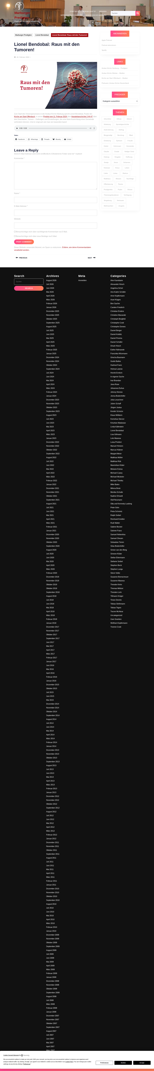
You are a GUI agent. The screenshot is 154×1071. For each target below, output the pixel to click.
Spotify (104, 50)
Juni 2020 (50, 558)
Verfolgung (127, 195)
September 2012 (53, 808)
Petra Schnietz (116, 511)
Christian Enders (117, 311)
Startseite (74, 11)
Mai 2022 (50, 469)
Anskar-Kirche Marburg (95, 15)
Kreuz (117, 168)
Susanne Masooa (117, 581)
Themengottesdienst (111, 195)
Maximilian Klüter (117, 465)
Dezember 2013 (52, 750)
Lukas (115, 173)
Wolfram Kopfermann (118, 623)
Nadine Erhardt (116, 496)
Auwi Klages (115, 300)
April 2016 (50, 673)
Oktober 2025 (51, 319)
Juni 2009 (50, 958)
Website (17, 219)
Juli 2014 (50, 723)
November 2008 (52, 985)
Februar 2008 (51, 1008)
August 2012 (51, 812)
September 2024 (53, 369)
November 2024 (52, 361)
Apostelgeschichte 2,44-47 (82, 117)
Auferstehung (108, 130)
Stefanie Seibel (116, 561)
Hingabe (118, 157)
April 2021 (50, 519)
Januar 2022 (51, 484)
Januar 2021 (51, 531)
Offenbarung (108, 184)
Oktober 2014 (51, 712)
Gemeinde (130, 146)
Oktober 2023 (51, 407)
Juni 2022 (50, 465)
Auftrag (121, 130)
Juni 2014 (50, 727)
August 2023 (51, 415)
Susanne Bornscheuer (119, 577)
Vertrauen (120, 200)
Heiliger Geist (129, 151)
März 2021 (50, 523)
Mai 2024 (50, 380)
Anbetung (107, 124)
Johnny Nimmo (116, 392)
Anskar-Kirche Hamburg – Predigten (115, 68)
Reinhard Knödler (117, 519)
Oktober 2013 (51, 758)
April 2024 (50, 384)
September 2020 (53, 546)
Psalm (120, 189)
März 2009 (50, 969)
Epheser (119, 141)
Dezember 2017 (52, 627)
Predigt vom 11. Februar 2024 (55, 117)
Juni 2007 (50, 1039)
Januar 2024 (51, 396)
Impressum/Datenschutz (71, 15)
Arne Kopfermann (117, 296)
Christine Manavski (118, 315)
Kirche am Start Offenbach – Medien (115, 78)
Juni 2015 (50, 696)
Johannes (126, 162)
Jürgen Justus (116, 407)
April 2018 (50, 611)
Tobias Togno (115, 608)
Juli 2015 (50, 692)
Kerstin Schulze (116, 411)
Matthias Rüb (115, 461)
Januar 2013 (51, 792)
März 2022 (50, 477)
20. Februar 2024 (23, 57)
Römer (130, 189)
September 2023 (53, 411)
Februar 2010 (51, 927)
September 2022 (53, 454)
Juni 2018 (50, 604)
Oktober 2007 (51, 1023)
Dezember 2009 (52, 935)
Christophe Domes (117, 327)
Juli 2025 (50, 330)
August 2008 (51, 996)
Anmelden (82, 280)
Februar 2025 (51, 350)
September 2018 (53, 592)
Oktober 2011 (51, 850)
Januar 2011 (51, 885)
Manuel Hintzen (116, 446)
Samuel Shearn (116, 538)
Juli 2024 (50, 373)
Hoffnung (129, 157)
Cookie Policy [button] (69, 1062)
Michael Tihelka (116, 481)
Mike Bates (114, 484)
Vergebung (108, 200)
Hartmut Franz (116, 365)
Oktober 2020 (51, 542)
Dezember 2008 (52, 981)
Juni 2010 (50, 912)
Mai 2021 (50, 515)
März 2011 (50, 877)
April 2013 (50, 781)
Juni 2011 (50, 866)
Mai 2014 (50, 731)
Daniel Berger (116, 330)
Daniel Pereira (116, 338)
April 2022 (50, 473)
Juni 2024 (50, 377)
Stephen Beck (116, 565)
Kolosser (107, 168)
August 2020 (51, 550)
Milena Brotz (115, 488)
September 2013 (53, 762)
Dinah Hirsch (115, 346)
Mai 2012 (50, 823)
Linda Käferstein (117, 427)
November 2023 (52, 404)
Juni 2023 (50, 423)
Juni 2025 (50, 334)
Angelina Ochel (116, 288)
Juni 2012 (50, 819)
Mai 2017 (50, 646)
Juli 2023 (50, 419)
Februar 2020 (51, 573)
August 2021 (51, 504)
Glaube (106, 151)
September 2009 (53, 946)
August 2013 (51, 765)
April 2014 (50, 735)
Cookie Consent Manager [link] (11, 1055)
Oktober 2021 (51, 496)
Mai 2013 (50, 777)
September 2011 (52, 854)
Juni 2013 (50, 773)
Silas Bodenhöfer (117, 546)
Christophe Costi (117, 323)
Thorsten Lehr (116, 592)
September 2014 (53, 715)
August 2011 (51, 858)
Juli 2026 (50, 284)
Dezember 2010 (52, 889)
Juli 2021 (50, 507)
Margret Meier (116, 454)
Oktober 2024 (51, 365)
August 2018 (51, 596)
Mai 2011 (50, 869)
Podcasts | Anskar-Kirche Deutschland (115, 83)
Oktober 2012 (51, 804)
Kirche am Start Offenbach (24, 117)
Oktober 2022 (51, 450)
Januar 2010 (51, 931)
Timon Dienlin (116, 600)
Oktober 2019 (51, 584)
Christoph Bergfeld (117, 319)
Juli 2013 (50, 769)
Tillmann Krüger (116, 596)
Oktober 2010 (51, 896)
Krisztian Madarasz (118, 423)
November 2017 (52, 631)
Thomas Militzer (116, 588)
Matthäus (107, 179)
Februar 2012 (51, 835)
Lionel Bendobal (42, 35)
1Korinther (107, 119)
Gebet (106, 146)
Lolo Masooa (115, 438)
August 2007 (51, 1031)
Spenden (102, 11)
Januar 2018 (51, 623)
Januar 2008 (51, 1012)
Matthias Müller (116, 457)
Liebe (106, 173)
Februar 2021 (51, 527)
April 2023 (50, 431)
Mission (118, 179)
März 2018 (50, 615)
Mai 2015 (50, 700)
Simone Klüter (116, 554)
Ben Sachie (115, 303)
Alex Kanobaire (116, 280)
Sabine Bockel (116, 527)
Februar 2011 (51, 881)
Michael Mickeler (117, 477)
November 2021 (52, 492)
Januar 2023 (51, 438)
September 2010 (53, 900)
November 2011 (52, 846)
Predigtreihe (108, 189)
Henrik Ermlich (116, 373)
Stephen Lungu (116, 569)
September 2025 (53, 323)
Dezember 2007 (52, 1016)
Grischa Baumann (117, 357)
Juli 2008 (50, 1000)
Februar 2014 (51, 742)
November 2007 (52, 1020)
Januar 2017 (51, 661)
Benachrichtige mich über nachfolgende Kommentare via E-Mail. (41, 232)
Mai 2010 (50, 916)
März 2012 (50, 831)
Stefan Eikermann (117, 558)
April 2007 (50, 1046)
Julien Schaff (115, 404)
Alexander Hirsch (117, 284)
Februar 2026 (51, 303)
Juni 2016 (50, 665)
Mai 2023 (50, 427)
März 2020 (50, 569)
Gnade (116, 151)
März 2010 (50, 923)
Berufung (120, 135)
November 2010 (52, 892)
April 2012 (50, 827)
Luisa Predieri (116, 442)
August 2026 (51, 280)
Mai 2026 (50, 292)
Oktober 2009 (51, 943)
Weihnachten (108, 206)
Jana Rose (114, 384)
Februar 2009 (51, 973)
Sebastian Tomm (117, 542)
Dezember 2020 (52, 534)
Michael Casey (116, 473)
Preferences (104, 1063)
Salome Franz (116, 531)
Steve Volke (115, 573)
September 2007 (53, 1027)
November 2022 (52, 446)
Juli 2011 (49, 862)
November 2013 (52, 754)
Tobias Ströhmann (117, 604)
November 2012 (52, 800)
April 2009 (50, 966)
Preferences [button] (26, 1064)
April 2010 (50, 919)
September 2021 (53, 500)
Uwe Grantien (116, 619)
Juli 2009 (50, 954)
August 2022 (51, 457)
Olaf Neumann (116, 500)
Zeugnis (121, 206)
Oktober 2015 (51, 688)
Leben (127, 168)
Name (17, 193)
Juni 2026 (50, 288)
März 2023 (50, 434)
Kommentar (19, 158)
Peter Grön (114, 507)
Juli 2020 (50, 554)
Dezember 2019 (52, 577)
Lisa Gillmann (116, 434)
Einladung (107, 141)
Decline (123, 1063)
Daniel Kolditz (116, 334)
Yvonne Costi (115, 627)
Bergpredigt (108, 135)
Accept (142, 1063)
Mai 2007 (50, 1043)
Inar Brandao (115, 380)
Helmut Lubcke (116, 369)
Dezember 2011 (52, 842)
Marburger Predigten (23, 35)
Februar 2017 (51, 658)
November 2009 (52, 939)
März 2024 (50, 388)
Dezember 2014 (52, 704)
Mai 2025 (50, 338)
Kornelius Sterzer (117, 419)
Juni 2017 (50, 642)
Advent (129, 119)
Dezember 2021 (52, 488)
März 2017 (50, 654)
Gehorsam (117, 146)
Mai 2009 (50, 962)
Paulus (120, 184)
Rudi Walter (115, 523)
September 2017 (53, 638)
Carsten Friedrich (117, 307)
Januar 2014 (51, 746)
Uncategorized (116, 615)
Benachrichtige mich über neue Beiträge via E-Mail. (36, 236)
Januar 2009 (51, 977)
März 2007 (50, 1050)
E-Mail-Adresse (21, 206)
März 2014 (50, 738)
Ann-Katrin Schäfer (118, 292)
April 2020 (50, 565)
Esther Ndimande (117, 350)
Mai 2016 (50, 669)
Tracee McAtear (116, 611)
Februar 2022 (51, 481)
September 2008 (53, 993)
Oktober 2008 (51, 989)
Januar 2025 (51, 354)
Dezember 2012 (52, 796)
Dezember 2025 (52, 311)
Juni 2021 (50, 511)
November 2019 (52, 581)
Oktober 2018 (51, 588)
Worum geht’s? (89, 11)
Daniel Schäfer (116, 342)
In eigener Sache (117, 377)
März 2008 (50, 1004)
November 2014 (52, 708)
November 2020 (52, 538)
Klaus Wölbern (116, 415)
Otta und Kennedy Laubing (121, 504)
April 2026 (50, 296)
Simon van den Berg (118, 550)
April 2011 (50, 873)
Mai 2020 (50, 561)
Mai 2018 (50, 608)
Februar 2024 (51, 392)
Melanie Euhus (116, 469)
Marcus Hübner (116, 450)
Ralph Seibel (115, 515)
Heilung (106, 157)
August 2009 (51, 950)
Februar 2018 (51, 619)
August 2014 (51, 719)
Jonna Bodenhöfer (117, 396)
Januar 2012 (51, 839)
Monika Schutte (116, 492)
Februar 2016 (51, 677)
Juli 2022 (50, 461)
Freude (130, 141)
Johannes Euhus (117, 388)
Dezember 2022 (52, 442)
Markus (125, 173)
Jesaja (106, 162)
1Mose (119, 119)
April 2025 (50, 342)
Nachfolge (130, 179)
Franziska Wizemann (118, 354)
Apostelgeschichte (122, 124)
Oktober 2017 (51, 635)
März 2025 (50, 346)
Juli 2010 (50, 908)
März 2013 (50, 785)
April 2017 (50, 650)
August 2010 (51, 904)
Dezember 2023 (52, 400)
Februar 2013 (51, 789)
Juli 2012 (50, 815)
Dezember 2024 (52, 357)
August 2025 (51, 327)
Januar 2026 (51, 307)
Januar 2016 (51, 681)
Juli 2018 (50, 600)
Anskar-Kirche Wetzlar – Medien (113, 73)
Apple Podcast (107, 40)
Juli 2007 (50, 1035)
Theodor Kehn (116, 584)
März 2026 (50, 300)
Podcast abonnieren (109, 45)
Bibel (131, 135)
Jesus (116, 162)
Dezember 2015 (52, 685)
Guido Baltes (115, 361)
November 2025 (52, 315)
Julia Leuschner (116, 400)
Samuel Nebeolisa (117, 534)
